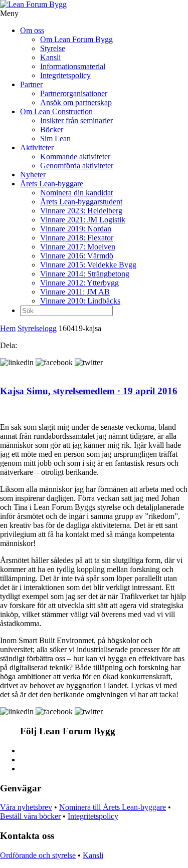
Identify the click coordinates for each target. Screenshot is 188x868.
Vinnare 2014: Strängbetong (84, 273)
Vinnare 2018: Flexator (76, 237)
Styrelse (52, 48)
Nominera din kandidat (76, 192)
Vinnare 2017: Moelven (77, 246)
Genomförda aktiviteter (76, 165)
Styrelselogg (37, 328)
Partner (31, 84)
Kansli (50, 57)
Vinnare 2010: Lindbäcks (80, 301)
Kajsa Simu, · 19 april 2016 (88, 391)
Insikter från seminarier (76, 120)
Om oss (32, 30)
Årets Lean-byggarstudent (81, 201)
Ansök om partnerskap (76, 102)
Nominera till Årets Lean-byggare (112, 807)
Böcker (51, 129)
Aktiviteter (37, 147)
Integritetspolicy (65, 75)
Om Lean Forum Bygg (76, 39)
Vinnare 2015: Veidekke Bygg (88, 264)
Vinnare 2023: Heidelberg (81, 210)
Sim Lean (55, 138)
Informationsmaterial (72, 66)
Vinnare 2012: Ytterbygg (79, 282)
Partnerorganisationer (73, 93)
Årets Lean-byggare (51, 183)
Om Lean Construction (56, 111)
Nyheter (33, 174)
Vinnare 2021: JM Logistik (82, 219)
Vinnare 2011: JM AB (75, 291)
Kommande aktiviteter (75, 156)
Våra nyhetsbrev (26, 807)
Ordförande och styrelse (38, 855)
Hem (8, 328)
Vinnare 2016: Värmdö (76, 255)
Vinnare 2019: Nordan (75, 228)
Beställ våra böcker (30, 816)
